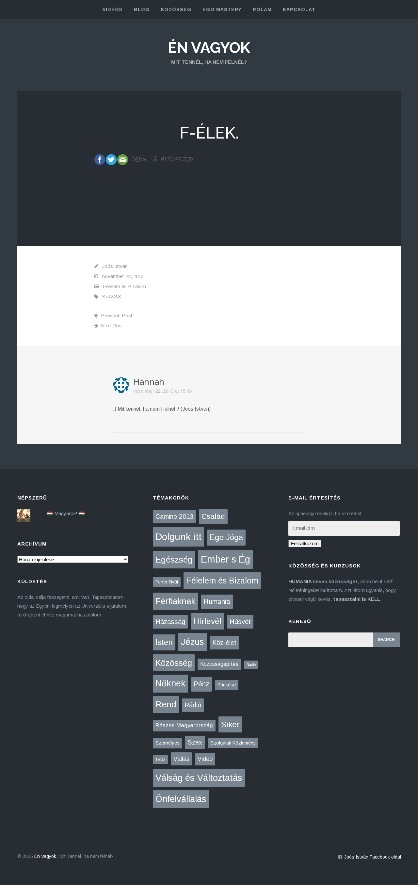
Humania (216, 601)
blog (142, 9)
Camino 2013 (174, 516)
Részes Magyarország (184, 725)
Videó (205, 759)
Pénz (201, 684)
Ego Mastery (222, 9)
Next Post (112, 325)
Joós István (115, 266)
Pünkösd (226, 684)
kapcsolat (299, 9)
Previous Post (116, 315)
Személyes (167, 743)
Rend (165, 704)
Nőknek (170, 683)
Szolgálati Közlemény (233, 743)
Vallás (181, 758)
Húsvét (240, 621)
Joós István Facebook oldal (372, 857)
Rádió (193, 705)
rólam (262, 9)
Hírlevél (207, 621)
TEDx (160, 759)
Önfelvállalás (180, 799)
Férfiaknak (175, 601)
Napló (251, 664)
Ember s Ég (225, 559)
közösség (176, 9)
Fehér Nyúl (166, 581)
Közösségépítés (219, 664)
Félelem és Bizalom (124, 286)
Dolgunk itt (178, 537)
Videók (113, 9)
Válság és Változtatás (198, 778)
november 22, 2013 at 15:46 (162, 390)
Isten (164, 642)
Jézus (192, 642)
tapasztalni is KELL (356, 599)
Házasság (170, 621)
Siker (230, 724)
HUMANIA (300, 581)
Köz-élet (224, 642)
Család (213, 516)
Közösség (173, 662)
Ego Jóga (226, 537)
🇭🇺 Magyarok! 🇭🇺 (66, 513)
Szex (195, 742)
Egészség (174, 560)
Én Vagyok (209, 48)
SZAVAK (111, 296)
